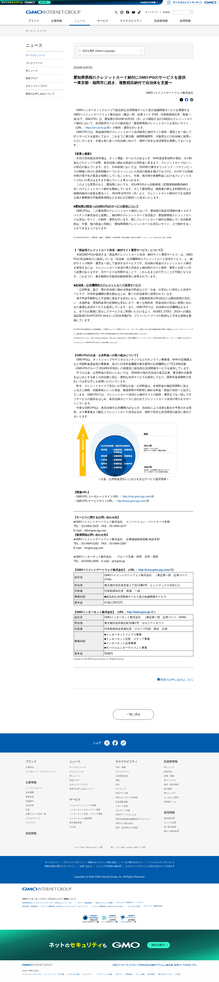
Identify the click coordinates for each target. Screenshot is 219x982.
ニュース (79, 20)
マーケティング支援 (104, 974)
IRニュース (32, 70)
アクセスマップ (33, 818)
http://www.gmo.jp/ (138, 612)
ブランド (33, 20)
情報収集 (129, 974)
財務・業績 (169, 776)
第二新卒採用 (37, 13)
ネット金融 (140, 974)
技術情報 (31, 833)
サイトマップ (151, 12)
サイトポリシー (52, 862)
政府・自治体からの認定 (126, 827)
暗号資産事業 (75, 822)
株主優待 (168, 789)
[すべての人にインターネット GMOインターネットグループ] (195, 2)
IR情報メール (170, 802)
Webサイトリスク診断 (104, 903)
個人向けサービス (165, 974)
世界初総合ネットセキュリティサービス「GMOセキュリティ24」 (47, 903)
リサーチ (118, 974)
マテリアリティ (122, 771)
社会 (117, 784)
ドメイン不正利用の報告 (107, 866)
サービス (102, 20)
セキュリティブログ (99, 13)
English (166, 12)
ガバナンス (120, 789)
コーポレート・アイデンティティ (41, 771)
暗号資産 (151, 974)
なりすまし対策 (134, 906)
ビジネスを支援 (73, 974)
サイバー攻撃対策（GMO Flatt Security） (108, 906)
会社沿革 (30, 805)
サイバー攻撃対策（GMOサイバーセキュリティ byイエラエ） (65, 906)
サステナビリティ (131, 20)
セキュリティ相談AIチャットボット (130, 902)
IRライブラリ (170, 780)
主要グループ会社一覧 (36, 814)
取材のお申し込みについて (40, 93)
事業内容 (30, 797)
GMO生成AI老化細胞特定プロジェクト (133, 819)
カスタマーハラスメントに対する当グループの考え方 (150, 866)
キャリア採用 (170, 822)
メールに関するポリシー (132, 862)
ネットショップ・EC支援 (54, 974)
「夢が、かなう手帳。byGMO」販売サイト (126, 847)
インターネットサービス (31, 974)
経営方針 (168, 771)
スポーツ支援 (121, 806)
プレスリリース (34, 63)
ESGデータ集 (121, 793)
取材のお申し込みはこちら (176, 679)
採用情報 (185, 20)
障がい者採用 (170, 831)
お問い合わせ (86, 866)
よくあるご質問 (171, 797)
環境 (117, 780)
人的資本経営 (121, 776)
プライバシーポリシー (73, 862)
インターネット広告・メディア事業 (85, 814)
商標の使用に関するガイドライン (60, 866)
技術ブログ (36, 13)
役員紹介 (30, 801)
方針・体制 (120, 767)
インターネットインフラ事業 (82, 805)
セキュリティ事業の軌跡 (153, 906)
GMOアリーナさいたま (126, 814)
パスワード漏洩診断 (84, 903)
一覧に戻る (133, 714)
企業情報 (56, 20)
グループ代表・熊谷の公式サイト (87, 847)
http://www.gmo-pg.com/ (131, 500)
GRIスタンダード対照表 (126, 797)
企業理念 (30, 767)
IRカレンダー (170, 793)
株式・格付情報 (171, 784)
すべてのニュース (35, 55)
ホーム (29, 30)
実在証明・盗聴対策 (30, 906)
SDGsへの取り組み (124, 823)
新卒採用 (168, 818)
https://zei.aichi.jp (95, 127)
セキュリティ (88, 974)
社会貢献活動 (121, 802)
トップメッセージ (34, 788)
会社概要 (30, 792)
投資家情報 (161, 20)
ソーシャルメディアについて (160, 862)
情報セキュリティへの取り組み (102, 862)
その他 (72, 827)
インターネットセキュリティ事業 (49, 13)
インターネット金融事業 (102, 13)
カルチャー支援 (122, 810)
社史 (75, 13)
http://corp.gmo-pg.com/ (136, 496)
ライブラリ (31, 822)
